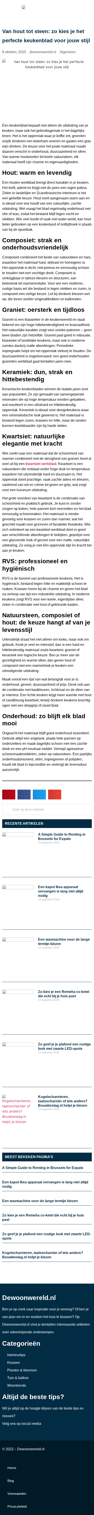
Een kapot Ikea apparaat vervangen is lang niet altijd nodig (60, 891)
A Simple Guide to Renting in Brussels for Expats (42, 1168)
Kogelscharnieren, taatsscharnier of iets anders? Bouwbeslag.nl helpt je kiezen (62, 1101)
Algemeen (68, 52)
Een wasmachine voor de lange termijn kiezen (40, 1201)
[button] (89, 6)
